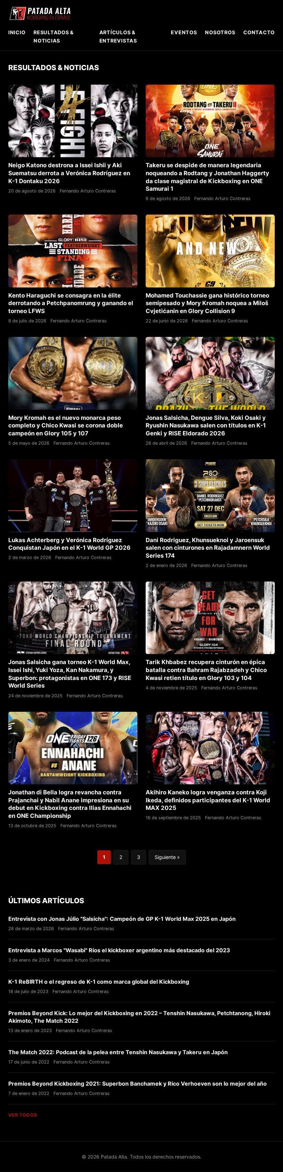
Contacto (259, 32)
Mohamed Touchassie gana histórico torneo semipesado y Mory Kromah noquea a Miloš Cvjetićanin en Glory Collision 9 (207, 303)
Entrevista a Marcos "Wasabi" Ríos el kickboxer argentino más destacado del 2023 (119, 950)
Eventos (184, 32)
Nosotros (220, 32)
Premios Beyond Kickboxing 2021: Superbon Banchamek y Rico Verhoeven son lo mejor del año (137, 1083)
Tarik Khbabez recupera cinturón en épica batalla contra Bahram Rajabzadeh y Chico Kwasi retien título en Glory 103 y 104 (206, 670)
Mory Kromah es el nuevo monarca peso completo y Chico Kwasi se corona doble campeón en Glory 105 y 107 (65, 425)
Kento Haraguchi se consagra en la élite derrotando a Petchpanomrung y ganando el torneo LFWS (70, 303)
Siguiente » (167, 857)
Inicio (16, 32)
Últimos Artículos (46, 900)
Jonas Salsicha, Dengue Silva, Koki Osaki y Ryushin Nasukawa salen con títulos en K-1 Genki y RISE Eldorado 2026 (206, 425)
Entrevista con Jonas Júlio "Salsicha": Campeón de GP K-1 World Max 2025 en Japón (122, 918)
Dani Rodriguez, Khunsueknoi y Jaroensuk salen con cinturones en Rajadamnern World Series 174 (208, 548)
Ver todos (22, 1115)
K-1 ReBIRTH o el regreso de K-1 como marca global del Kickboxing (98, 981)
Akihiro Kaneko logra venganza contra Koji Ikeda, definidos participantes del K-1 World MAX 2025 (208, 800)
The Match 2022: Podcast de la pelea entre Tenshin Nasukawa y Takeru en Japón (118, 1052)
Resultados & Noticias (53, 36)
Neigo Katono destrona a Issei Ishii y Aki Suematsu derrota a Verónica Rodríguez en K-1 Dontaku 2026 (69, 173)
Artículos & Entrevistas (118, 36)
